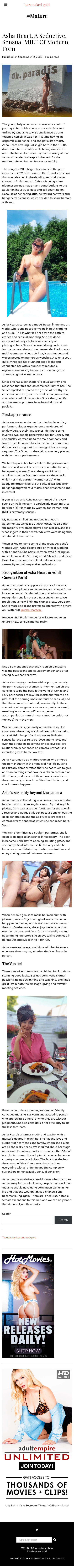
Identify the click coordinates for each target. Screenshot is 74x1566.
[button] (55, 1540)
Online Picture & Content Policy (30, 1558)
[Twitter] (37, 1530)
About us (58, 1558)
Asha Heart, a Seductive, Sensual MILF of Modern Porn (35, 42)
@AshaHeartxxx (31, 610)
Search (6, 1214)
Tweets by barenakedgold (19, 1237)
